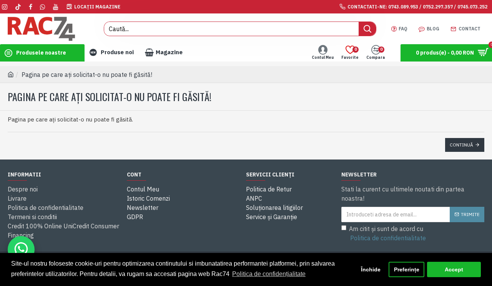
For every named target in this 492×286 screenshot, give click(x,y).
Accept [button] (454, 269)
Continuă (461, 145)
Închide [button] (371, 269)
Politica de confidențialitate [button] (269, 274)
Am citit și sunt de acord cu (387, 233)
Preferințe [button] (406, 269)
